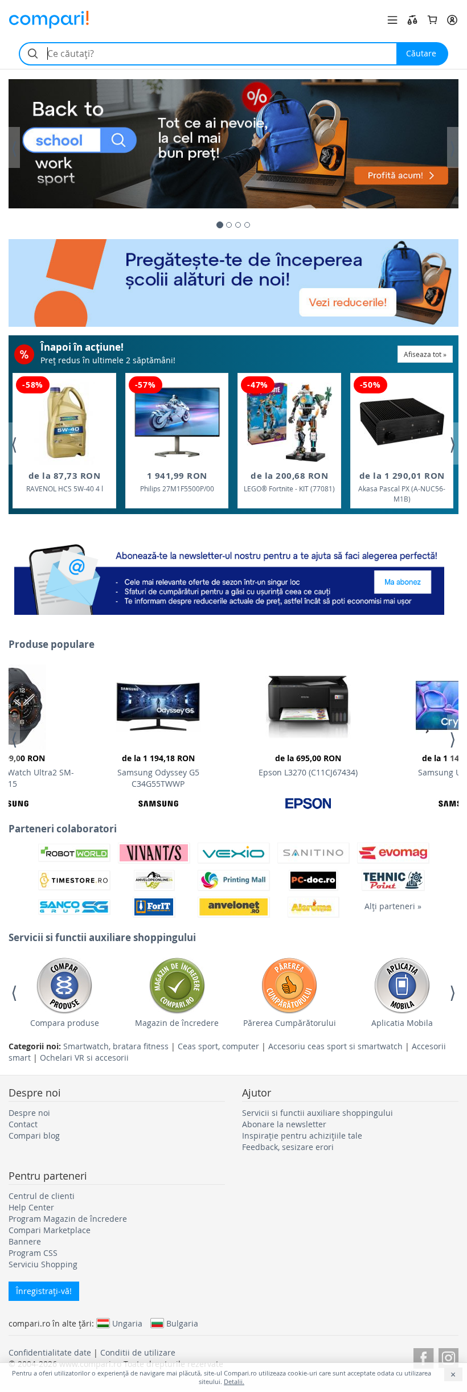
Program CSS (33, 1252)
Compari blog (34, 1135)
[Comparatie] (412, 20)
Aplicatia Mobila (402, 1022)
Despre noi (29, 1112)
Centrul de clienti (42, 1195)
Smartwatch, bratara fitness (116, 1046)
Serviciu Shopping (43, 1264)
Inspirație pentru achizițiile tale (302, 1135)
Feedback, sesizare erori (288, 1146)
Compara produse (64, 1022)
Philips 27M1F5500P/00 (177, 481)
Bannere (25, 1241)
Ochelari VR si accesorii (84, 1057)
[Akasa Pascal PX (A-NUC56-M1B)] (402, 422)
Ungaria (127, 1323)
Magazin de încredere (177, 1022)
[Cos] (432, 20)
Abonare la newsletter (284, 1124)
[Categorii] (392, 20)
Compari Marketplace (50, 1230)
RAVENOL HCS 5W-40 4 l (64, 481)
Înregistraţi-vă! (44, 1291)
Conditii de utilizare (137, 1352)
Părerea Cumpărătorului (289, 1022)
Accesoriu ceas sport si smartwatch (335, 1046)
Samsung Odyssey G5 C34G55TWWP (158, 771)
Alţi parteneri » (392, 906)
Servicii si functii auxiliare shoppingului (317, 1112)
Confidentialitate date (50, 1352)
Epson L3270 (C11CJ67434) (308, 765)
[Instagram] (448, 1356)
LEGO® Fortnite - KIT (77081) (289, 481)
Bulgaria (182, 1323)
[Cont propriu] (452, 20)
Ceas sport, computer (218, 1046)
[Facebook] (423, 1356)
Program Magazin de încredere (68, 1218)
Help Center (31, 1207)
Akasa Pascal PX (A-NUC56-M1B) (401, 486)
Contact (23, 1124)
